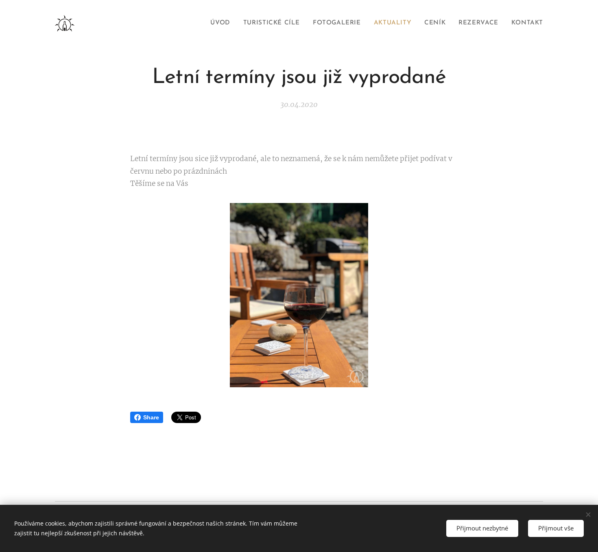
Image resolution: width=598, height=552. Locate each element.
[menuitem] (222, 23)
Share (151, 417)
